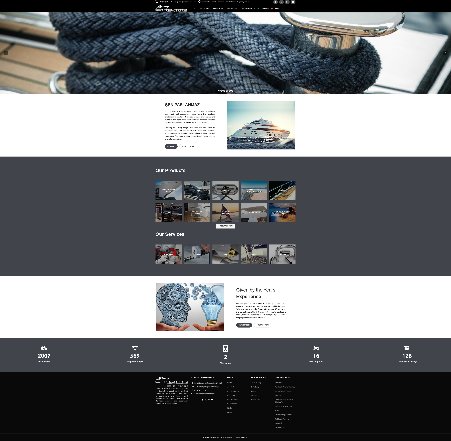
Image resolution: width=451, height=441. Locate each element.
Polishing (255, 387)
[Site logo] (171, 8)
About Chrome (233, 391)
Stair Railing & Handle (283, 415)
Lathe (253, 391)
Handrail (278, 423)
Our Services (232, 395)
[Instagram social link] (208, 399)
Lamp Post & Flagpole (284, 391)
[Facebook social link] (202, 399)
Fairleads (278, 395)
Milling (254, 395)
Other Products (281, 427)
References (232, 404)
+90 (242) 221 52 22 (166, 2)
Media (229, 408)
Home (229, 383)
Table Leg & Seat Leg (283, 406)
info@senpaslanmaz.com (187, 2)
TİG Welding (256, 383)
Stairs (277, 410)
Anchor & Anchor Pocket (285, 387)
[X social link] (205, 399)
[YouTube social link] (212, 399)
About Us (231, 387)
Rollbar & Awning (282, 419)
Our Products (232, 400)
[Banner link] (169, 190)
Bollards (278, 383)
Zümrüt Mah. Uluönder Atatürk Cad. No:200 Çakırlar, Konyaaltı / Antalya (225, 2)
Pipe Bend (255, 400)
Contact (230, 412)
